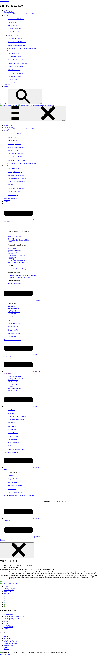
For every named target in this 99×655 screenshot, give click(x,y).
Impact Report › (12, 426)
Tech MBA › (12, 242)
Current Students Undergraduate (14, 616)
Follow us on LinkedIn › (15, 492)
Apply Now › (12, 306)
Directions (7, 586)
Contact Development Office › (17, 66)
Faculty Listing (8, 640)
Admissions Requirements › (12, 340)
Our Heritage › (12, 439)
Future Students (8, 10)
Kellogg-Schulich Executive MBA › (19, 240)
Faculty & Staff (8, 627)
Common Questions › (14, 28)
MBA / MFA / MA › (14, 238)
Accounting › (12, 248)
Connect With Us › (13, 310)
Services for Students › (14, 388)
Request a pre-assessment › (27, 495)
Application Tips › (13, 327)
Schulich (2, 540)
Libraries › (11, 386)
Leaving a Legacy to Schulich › (17, 63)
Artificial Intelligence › (14, 250)
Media (6, 86)
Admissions (36, 300)
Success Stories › (13, 25)
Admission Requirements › (16, 485)
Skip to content (4, 1)
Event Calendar (8, 591)
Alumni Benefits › (13, 22)
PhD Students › (36, 14)
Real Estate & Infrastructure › (17, 260)
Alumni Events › (13, 35)
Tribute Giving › (13, 79)
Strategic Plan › (12, 429)
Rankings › (11, 413)
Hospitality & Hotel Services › (17, 449)
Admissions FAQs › (14, 308)
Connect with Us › (13, 330)
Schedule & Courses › (14, 482)
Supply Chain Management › (16, 262)
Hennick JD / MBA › (14, 236)
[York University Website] (9, 583)
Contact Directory (9, 590)
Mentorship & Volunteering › (16, 19)
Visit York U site (5, 654)
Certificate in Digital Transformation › (19, 277)
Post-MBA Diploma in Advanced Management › (22, 275)
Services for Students (10, 643)
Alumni (6, 15)
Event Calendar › (13, 380)
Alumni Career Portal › (18, 48)
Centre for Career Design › (16, 378)
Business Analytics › (14, 252)
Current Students (9, 12)
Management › (12, 257)
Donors (6, 50)
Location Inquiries (9, 588)
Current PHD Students (11, 620)
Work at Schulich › (13, 446)
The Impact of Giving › (15, 56)
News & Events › (13, 433)
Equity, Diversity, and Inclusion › (18, 416)
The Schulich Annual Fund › (16, 73)
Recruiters (7, 84)
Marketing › (11, 259)
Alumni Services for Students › (17, 42)
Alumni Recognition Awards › (17, 45)
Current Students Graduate (12, 618)
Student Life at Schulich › (15, 390)
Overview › (7, 48)
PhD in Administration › (15, 283)
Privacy (6, 647)
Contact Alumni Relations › (16, 32)
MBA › (10, 235)
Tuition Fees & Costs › (14, 323)
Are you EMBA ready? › (11, 495)
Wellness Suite (8, 645)
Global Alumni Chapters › (15, 38)
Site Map (6, 649)
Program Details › (13, 479)
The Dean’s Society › (14, 76)
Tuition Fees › (12, 489)
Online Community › (31, 48)
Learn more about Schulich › (12, 452)
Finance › (10, 253)
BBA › (10, 228)
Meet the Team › (13, 313)
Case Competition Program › (16, 376)
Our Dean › (11, 410)
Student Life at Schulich (11, 642)
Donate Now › (15, 83)
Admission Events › (14, 312)
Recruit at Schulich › (14, 442)
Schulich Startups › (13, 423)
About (35, 406)
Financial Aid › (12, 381)
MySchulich (3, 103)
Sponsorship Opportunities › (16, 60)
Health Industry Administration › (17, 255)
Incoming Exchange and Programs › (19, 269)
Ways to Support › (13, 53)
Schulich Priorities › (14, 70)
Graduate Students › (25, 14)
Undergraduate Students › (11, 14)
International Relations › (15, 385)
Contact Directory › (14, 436)
